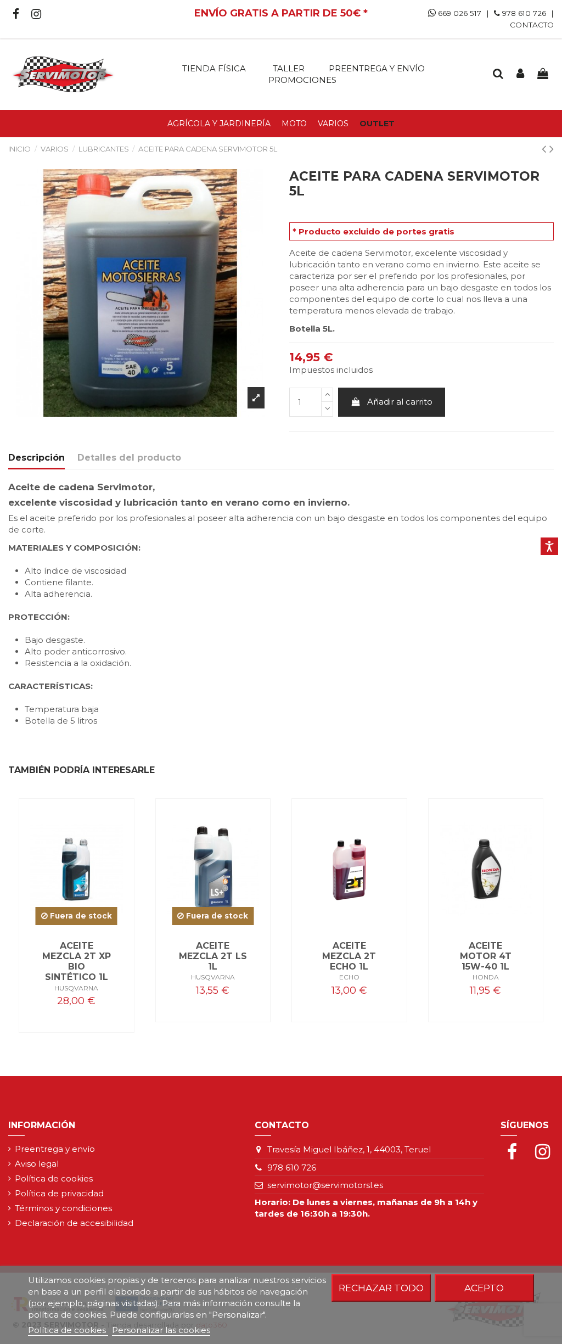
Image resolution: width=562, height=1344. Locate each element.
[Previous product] (545, 148)
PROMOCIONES (302, 80)
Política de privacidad (59, 1193)
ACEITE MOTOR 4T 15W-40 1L (486, 956)
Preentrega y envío (55, 1149)
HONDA (486, 977)
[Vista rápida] (76, 925)
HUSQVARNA (76, 988)
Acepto (484, 1287)
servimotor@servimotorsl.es (325, 1185)
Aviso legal (37, 1163)
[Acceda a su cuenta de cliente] (520, 74)
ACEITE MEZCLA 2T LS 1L (213, 956)
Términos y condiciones (63, 1208)
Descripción (36, 457)
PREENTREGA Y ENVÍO (377, 68)
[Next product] (551, 148)
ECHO (349, 977)
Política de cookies (54, 1178)
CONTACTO (532, 24)
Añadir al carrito (399, 401)
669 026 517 (458, 13)
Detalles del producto (129, 457)
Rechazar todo (381, 1287)
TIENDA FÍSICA (214, 68)
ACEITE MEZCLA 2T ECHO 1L (349, 956)
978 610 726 (524, 13)
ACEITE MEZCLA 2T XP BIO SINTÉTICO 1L (76, 961)
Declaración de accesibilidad (74, 1223)
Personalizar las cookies (161, 1330)
